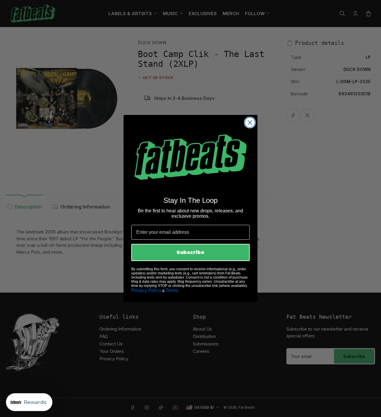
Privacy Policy (146, 290)
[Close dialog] (250, 122)
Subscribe (190, 252)
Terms (171, 290)
